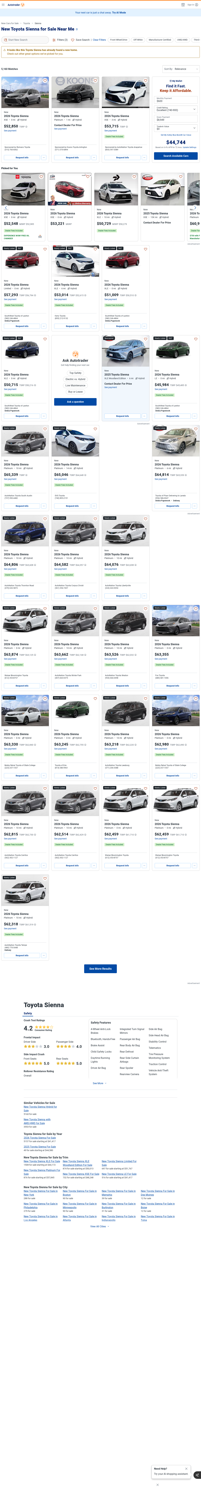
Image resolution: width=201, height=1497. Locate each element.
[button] (182, 4)
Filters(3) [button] (62, 39)
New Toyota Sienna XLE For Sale (42, 1161)
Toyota (26, 23)
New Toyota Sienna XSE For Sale (81, 1174)
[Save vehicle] (45, 80)
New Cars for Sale (10, 23)
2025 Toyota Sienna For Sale (40, 1146)
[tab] (27, 1013)
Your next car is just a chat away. (100, 12)
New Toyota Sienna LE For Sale (119, 1174)
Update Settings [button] (189, 147)
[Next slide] (195, 208)
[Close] (186, 1469)
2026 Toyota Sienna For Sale (40, 1137)
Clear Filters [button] (99, 39)
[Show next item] (144, 351)
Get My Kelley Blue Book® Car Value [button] (176, 135)
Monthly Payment (164, 98)
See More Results (100, 968)
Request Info (22, 157)
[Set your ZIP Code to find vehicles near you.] (77, 29)
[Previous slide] (6, 208)
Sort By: (168, 68)
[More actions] (43, 157)
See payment (10, 130)
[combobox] (25, 40)
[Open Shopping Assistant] (197, 1475)
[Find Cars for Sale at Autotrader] (16, 5)
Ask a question (75, 401)
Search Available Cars (175, 155)
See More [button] (98, 1083)
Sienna (38, 23)
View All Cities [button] (98, 1226)
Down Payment (163, 117)
